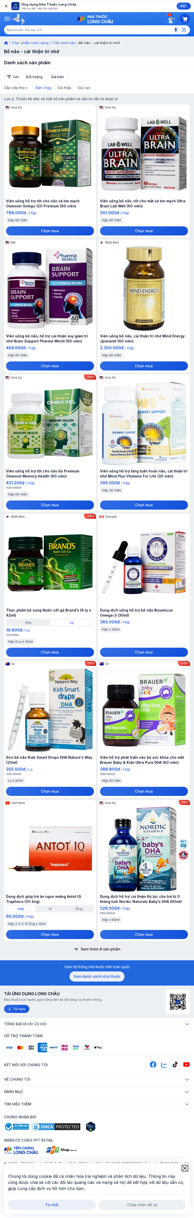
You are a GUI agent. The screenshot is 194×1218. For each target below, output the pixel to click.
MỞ (183, 6)
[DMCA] (56, 1127)
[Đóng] (5, 6)
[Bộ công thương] (16, 1127)
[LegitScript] (108, 1127)
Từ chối (52, 1205)
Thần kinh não (63, 43)
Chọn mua (50, 231)
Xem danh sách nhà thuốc (97, 976)
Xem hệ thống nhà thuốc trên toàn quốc (97, 967)
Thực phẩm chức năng (29, 43)
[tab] (28, 622)
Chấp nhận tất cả (142, 1205)
